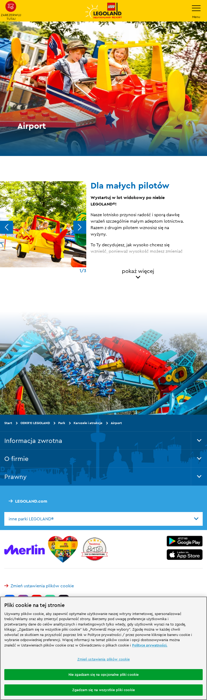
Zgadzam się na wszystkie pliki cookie (103, 690)
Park (61, 423)
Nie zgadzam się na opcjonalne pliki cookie (103, 674)
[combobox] (103, 519)
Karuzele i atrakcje (88, 423)
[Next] (79, 227)
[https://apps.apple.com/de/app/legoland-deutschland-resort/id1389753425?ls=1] (185, 554)
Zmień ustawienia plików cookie (42, 585)
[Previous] (6, 227)
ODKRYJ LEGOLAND (35, 423)
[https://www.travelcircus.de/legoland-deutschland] (94, 549)
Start (8, 423)
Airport (116, 423)
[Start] (62, 549)
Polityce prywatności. (149, 645)
